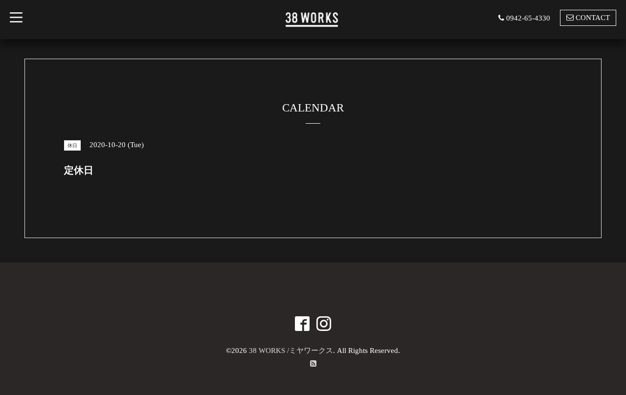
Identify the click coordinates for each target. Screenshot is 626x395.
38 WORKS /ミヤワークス (291, 350)
